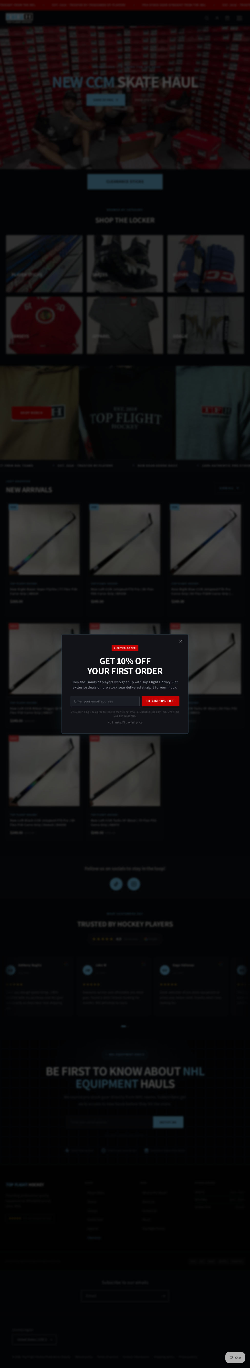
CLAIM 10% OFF (160, 701)
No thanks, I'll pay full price (125, 722)
